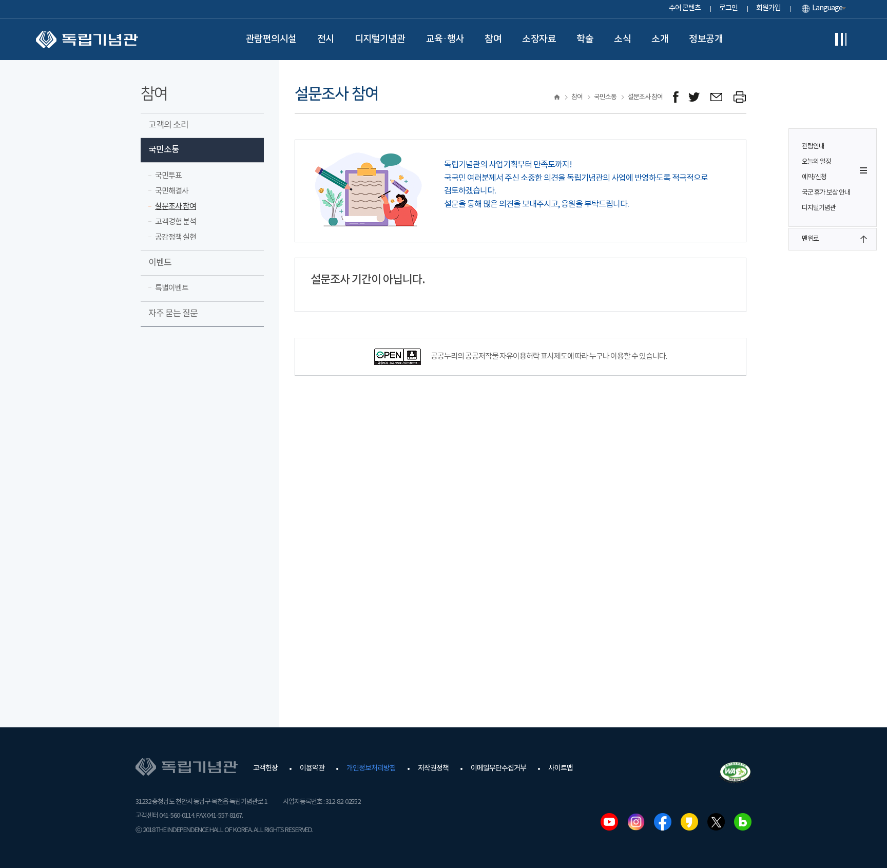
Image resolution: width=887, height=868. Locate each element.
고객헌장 (265, 768)
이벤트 (159, 263)
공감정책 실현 (175, 237)
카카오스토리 (689, 822)
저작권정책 (433, 768)
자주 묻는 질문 (173, 313)
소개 (659, 39)
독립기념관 (87, 39)
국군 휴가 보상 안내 (826, 193)
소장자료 (539, 39)
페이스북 (662, 822)
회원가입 (768, 8)
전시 (325, 39)
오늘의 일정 (816, 162)
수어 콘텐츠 (685, 8)
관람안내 (813, 146)
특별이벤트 (171, 288)
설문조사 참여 (175, 206)
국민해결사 (171, 191)
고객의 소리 (168, 125)
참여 (493, 39)
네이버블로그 (742, 822)
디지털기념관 (380, 39)
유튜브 (609, 822)
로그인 (728, 8)
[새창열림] (675, 97)
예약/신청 (814, 177)
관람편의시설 (271, 39)
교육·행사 (445, 39)
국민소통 (163, 150)
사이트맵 (560, 768)
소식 (622, 39)
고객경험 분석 (175, 222)
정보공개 (706, 39)
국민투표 (168, 175)
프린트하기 (740, 97)
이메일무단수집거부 (498, 768)
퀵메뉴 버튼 (863, 170)
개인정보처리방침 (371, 768)
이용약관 (312, 768)
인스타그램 (636, 822)
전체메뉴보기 (841, 39)
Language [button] (827, 8)
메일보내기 (716, 97)
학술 (584, 39)
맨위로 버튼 (863, 239)
